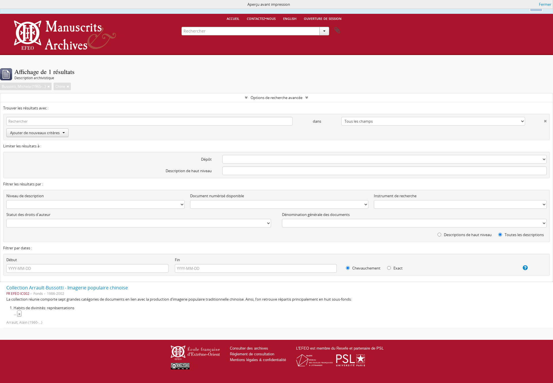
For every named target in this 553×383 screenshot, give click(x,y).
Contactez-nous (261, 18)
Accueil (233, 18)
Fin (177, 259)
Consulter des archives (249, 348)
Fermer (545, 4)
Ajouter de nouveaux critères (35, 132)
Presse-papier (337, 30)
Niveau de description (25, 195)
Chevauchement (365, 268)
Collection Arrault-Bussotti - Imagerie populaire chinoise (67, 288)
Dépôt (206, 159)
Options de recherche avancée (276, 97)
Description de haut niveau (189, 170)
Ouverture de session (323, 18)
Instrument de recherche (395, 195)
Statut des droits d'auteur (28, 214)
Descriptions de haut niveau (467, 234)
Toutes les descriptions (524, 234)
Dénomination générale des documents (316, 214)
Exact (398, 268)
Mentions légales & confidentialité (258, 360)
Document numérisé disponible (217, 195)
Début (11, 259)
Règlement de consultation (252, 354)
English (289, 18)
